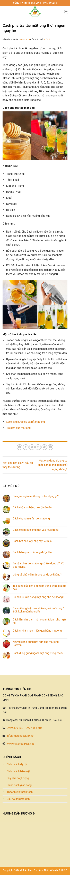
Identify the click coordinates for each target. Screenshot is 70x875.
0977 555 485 (34, 728)
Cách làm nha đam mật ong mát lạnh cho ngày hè (39, 621)
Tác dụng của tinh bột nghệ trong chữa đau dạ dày (39, 587)
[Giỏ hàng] (65, 12)
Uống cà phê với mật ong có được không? (37, 574)
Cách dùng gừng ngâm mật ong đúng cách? (38, 653)
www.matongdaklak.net (20, 743)
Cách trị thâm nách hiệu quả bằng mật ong (37, 630)
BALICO (63, 870)
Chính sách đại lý (17, 764)
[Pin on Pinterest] (44, 447)
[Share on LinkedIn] (50, 447)
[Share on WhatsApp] (19, 447)
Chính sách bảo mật (18, 771)
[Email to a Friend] (38, 447)
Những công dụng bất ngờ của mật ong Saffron (36, 643)
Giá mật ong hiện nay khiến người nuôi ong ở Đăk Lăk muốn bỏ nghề (38, 610)
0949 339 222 (15, 728)
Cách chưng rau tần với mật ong (31, 518)
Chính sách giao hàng (19, 785)
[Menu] (5, 12)
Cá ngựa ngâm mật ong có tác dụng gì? (36, 496)
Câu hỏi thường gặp (18, 799)
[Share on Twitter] (32, 447)
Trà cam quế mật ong (18, 427)
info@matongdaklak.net (20, 735)
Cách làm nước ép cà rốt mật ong (25, 421)
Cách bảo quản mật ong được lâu (32, 552)
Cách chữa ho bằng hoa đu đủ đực (33, 507)
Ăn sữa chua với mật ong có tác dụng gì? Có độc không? (38, 565)
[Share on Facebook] (26, 447)
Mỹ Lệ (47, 40)
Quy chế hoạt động (18, 778)
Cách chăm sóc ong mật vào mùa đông (35, 529)
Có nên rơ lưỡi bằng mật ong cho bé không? (38, 597)
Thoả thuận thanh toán (20, 792)
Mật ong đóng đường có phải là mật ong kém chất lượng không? (52, 465)
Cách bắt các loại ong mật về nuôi (32, 541)
